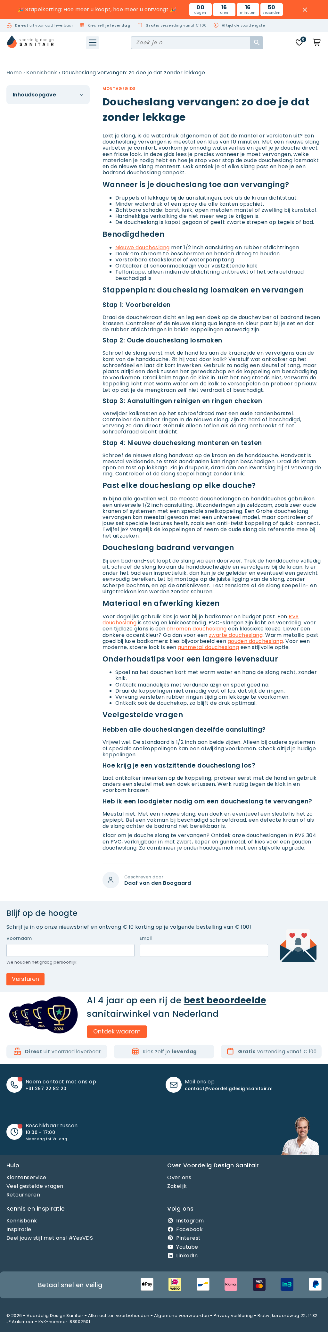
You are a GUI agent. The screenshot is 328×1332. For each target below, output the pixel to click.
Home (14, 72)
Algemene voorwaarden (181, 1315)
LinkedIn (187, 1256)
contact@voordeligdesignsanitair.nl (229, 1088)
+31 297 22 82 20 (46, 1088)
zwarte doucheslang (236, 635)
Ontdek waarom (117, 1031)
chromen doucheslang (196, 628)
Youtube (187, 1247)
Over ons (179, 1177)
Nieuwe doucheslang (142, 247)
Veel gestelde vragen (34, 1186)
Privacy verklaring (233, 1315)
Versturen (25, 979)
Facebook (189, 1229)
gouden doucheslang (255, 641)
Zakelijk (177, 1186)
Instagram (190, 1221)
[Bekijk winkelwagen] (317, 42)
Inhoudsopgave (34, 95)
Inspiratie (18, 1229)
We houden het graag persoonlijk (41, 962)
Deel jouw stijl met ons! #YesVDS (49, 1238)
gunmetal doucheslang (208, 647)
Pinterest (188, 1238)
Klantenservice (26, 1177)
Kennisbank (41, 72)
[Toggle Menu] (92, 42)
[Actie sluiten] (305, 10)
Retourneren (23, 1195)
